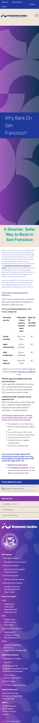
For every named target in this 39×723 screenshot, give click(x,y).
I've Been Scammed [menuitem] (11, 587)
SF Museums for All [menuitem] (10, 666)
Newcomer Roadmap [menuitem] (12, 645)
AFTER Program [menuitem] (8, 681)
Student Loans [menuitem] (9, 619)
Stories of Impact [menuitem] (9, 711)
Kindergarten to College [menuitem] (11, 659)
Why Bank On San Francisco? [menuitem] (13, 488)
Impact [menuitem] (5, 702)
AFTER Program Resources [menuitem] (14, 685)
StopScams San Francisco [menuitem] (12, 583)
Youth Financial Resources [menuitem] (12, 671)
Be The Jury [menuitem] (9, 648)
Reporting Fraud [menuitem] (10, 609)
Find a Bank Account (10, 504)
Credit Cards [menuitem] (9, 607)
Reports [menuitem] (5, 714)
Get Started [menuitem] (7, 554)
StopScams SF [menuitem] (9, 632)
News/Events (17, 2)
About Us (5, 2)
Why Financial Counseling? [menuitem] (14, 569)
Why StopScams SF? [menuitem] (12, 589)
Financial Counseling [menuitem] (10, 565)
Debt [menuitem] (4, 616)
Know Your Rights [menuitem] (9, 596)
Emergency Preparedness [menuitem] (12, 696)
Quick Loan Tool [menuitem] (10, 612)
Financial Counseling (10, 515)
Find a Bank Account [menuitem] (10, 558)
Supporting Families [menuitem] (10, 655)
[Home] (14, 15)
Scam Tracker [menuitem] (9, 592)
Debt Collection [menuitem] (10, 622)
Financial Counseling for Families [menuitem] (15, 669)
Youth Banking (7, 509)
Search (4, 6)
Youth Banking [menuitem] (9, 675)
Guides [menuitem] (4, 641)
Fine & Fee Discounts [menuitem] (10, 576)
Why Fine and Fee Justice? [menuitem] (14, 579)
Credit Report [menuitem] (9, 604)
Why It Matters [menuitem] (8, 709)
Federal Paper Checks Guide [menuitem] (15, 650)
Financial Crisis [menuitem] (8, 699)
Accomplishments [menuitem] (9, 706)
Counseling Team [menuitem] (10, 572)
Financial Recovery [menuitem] (10, 689)
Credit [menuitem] (4, 600)
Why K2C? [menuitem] (8, 662)
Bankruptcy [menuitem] (8, 625)
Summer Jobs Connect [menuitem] (13, 678)
